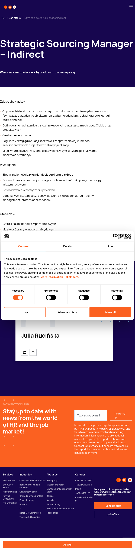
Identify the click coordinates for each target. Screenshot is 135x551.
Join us (50, 495)
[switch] (51, 297)
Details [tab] (67, 246)
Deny (25, 312)
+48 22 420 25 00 (83, 484)
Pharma (23, 504)
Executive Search (8, 486)
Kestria (50, 500)
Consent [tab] (23, 246)
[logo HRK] (10, 5)
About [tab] (111, 246)
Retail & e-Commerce (30, 512)
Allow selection (67, 312)
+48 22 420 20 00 (83, 480)
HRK (3, 17)
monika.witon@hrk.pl (84, 499)
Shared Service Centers (31, 495)
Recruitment (9, 480)
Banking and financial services (30, 486)
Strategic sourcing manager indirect (45, 17)
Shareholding (53, 504)
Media (78, 488)
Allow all (110, 312)
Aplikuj (67, 544)
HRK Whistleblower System (60, 508)
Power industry (27, 500)
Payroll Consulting (8, 497)
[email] (33, 352)
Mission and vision (55, 484)
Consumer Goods (28, 491)
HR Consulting (10, 491)
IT (20, 508)
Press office (52, 512)
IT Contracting (10, 502)
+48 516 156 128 (82, 493)
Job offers (15, 17)
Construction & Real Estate (33, 480)
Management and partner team (59, 490)
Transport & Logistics (30, 517)
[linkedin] (24, 352)
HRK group (52, 480)
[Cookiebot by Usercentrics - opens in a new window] (115, 236)
